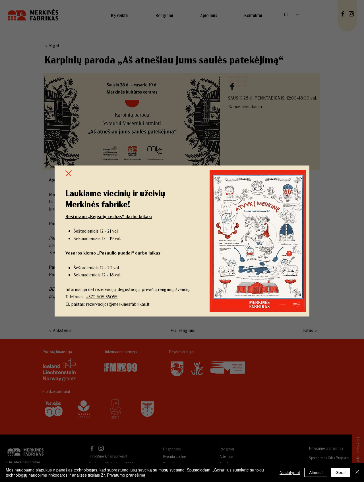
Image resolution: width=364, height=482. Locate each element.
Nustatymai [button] (290, 472)
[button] (68, 173)
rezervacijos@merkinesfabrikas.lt (118, 304)
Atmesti (315, 472)
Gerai (341, 472)
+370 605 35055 (101, 296)
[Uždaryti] (357, 472)
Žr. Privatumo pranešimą (123, 475)
